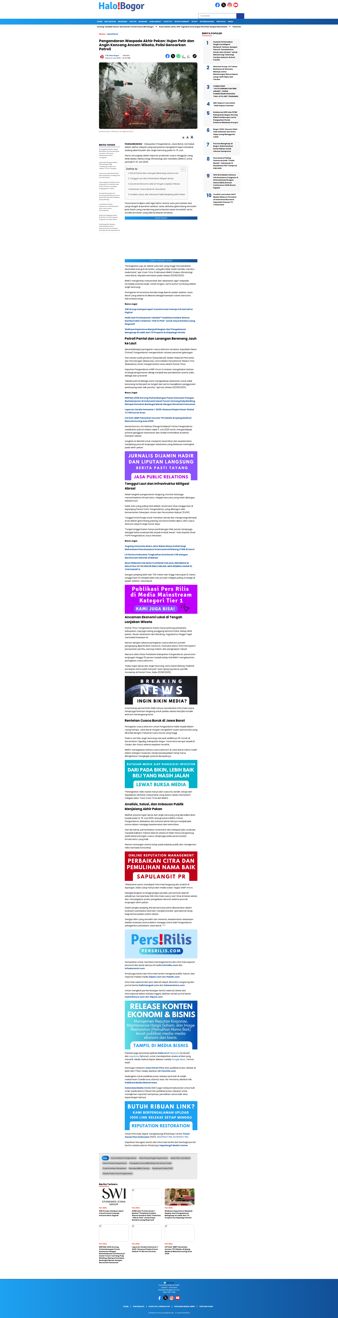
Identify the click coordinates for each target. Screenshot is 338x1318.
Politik (133, 21)
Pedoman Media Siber (184, 1306)
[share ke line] (190, 58)
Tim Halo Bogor (112, 55)
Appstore (134, 1056)
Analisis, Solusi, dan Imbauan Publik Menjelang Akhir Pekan (157, 194)
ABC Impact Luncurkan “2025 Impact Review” (224, 104)
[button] (183, 137)
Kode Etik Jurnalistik (159, 1306)
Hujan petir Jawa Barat (180, 1158)
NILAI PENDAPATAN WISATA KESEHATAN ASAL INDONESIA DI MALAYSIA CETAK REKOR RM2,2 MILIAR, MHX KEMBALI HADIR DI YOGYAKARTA (158, 566)
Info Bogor (110, 21)
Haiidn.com (173, 976)
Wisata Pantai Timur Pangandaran (117, 1173)
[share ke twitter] (173, 58)
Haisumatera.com (174, 985)
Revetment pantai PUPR (162, 1168)
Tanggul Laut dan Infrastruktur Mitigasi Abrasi (151, 178)
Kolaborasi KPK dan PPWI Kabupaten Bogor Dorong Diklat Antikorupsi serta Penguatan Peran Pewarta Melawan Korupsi (225, 117)
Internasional (207, 21)
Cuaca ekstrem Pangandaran (123, 1158)
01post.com (156, 996)
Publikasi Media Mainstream (141, 1082)
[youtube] (236, 7)
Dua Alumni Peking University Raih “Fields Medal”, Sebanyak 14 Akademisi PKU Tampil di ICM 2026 (225, 163)
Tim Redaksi (138, 1306)
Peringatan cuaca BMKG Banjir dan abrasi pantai (150, 1163)
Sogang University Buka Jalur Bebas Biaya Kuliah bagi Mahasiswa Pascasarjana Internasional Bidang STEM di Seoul (159, 548)
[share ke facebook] (168, 58)
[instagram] (230, 7)
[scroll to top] (325, 1314)
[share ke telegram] (184, 58)
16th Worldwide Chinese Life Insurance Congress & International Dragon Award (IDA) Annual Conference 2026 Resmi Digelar (225, 181)
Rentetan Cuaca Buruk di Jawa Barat (148, 189)
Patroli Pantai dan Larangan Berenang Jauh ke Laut (154, 173)
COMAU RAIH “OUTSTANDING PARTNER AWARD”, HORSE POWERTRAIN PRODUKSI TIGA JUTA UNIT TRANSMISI (225, 91)
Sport (194, 21)
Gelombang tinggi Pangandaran (153, 1158)
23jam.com (155, 976)
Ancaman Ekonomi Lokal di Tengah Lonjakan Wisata (155, 184)
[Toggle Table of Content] (182, 169)
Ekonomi (143, 21)
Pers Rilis (221, 21)
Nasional (122, 21)
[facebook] (218, 7)
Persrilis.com (168, 1071)
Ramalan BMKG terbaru (139, 1168)
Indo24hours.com (135, 996)
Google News (178, 1059)
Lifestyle (167, 21)
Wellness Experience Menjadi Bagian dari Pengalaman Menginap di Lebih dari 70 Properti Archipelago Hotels (155, 331)
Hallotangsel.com (149, 985)
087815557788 (180, 1136)
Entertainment (181, 21)
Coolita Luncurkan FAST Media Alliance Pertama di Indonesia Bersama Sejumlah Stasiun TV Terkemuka (224, 199)
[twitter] (224, 7)
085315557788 (164, 1136)
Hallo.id (162, 1053)
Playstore (174, 1053)
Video (230, 21)
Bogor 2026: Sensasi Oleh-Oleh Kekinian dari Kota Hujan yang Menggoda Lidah (225, 133)
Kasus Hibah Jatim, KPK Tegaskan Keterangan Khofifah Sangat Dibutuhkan (148, 27)
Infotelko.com (170, 965)
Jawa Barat (155, 21)
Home (99, 21)
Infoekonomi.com (135, 968)
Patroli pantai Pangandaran (115, 1163)
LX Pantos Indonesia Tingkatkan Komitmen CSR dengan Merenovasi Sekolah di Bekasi (156, 556)
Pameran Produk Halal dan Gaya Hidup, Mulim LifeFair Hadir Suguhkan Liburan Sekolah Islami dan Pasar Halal (237, 27)
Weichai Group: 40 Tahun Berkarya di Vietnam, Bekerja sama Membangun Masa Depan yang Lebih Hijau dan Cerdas (225, 73)
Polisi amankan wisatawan (114, 1168)
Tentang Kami (206, 1306)
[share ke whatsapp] (179, 58)
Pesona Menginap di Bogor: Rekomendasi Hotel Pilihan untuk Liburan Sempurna (223, 147)
